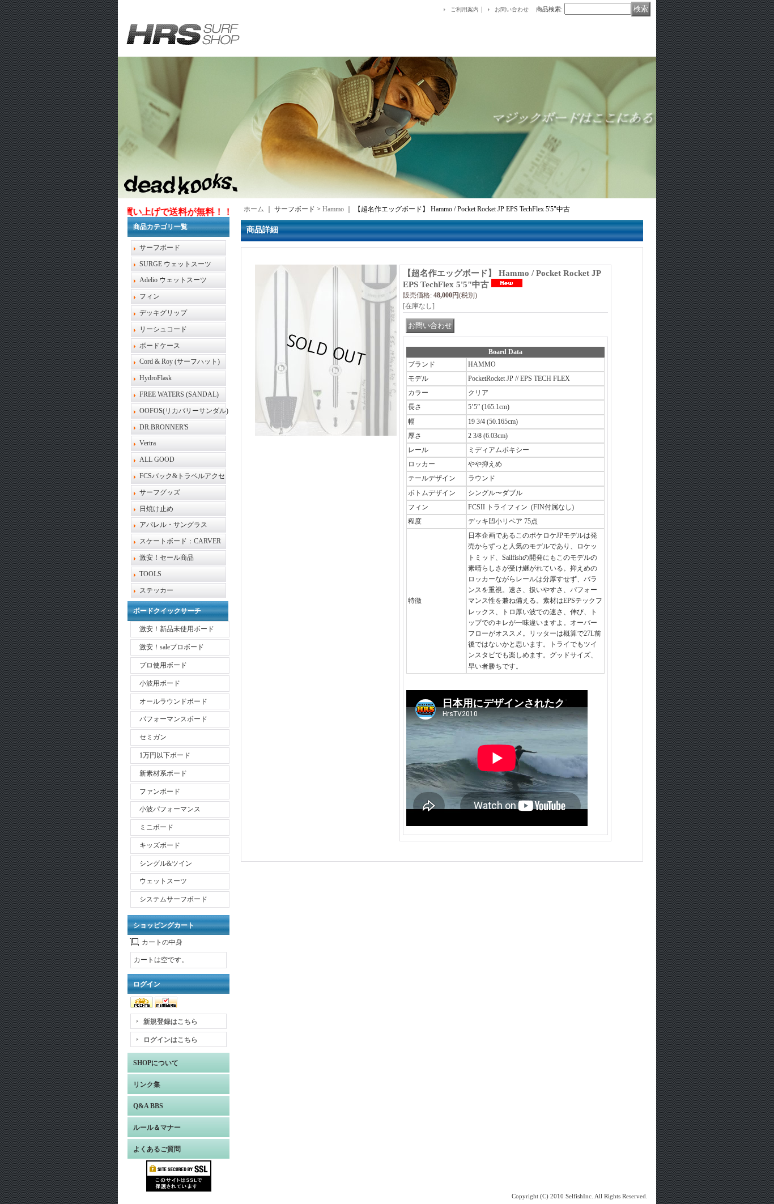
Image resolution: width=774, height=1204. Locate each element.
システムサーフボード (173, 899)
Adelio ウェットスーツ (173, 280)
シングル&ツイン (165, 863)
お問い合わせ (512, 9)
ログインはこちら (170, 1040)
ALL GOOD (157, 459)
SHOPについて (155, 1063)
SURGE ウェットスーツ (175, 264)
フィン (149, 296)
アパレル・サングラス (173, 525)
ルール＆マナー (157, 1127)
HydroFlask (155, 378)
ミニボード (156, 827)
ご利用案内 (464, 9)
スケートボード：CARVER (180, 541)
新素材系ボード (163, 773)
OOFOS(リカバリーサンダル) (183, 411)
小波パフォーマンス (170, 809)
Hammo (333, 209)
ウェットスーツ (163, 881)
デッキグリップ (163, 313)
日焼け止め (156, 509)
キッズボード (159, 845)
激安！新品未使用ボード (176, 629)
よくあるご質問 (157, 1149)
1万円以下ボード (164, 755)
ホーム (254, 209)
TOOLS (150, 574)
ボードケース (159, 346)
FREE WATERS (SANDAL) (179, 394)
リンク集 (146, 1084)
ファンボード (159, 791)
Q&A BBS (148, 1106)
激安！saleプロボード (171, 647)
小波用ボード (159, 683)
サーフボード (159, 248)
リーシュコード (163, 329)
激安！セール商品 (166, 557)
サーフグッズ (159, 492)
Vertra (147, 443)
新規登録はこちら (170, 1022)
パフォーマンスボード (173, 719)
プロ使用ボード (163, 665)
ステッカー (156, 590)
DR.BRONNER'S (164, 427)
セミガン (153, 737)
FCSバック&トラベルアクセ (182, 476)
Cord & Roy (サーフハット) (179, 361)
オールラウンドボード (173, 701)
